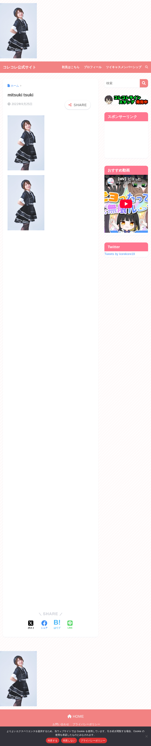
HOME (78, 716)
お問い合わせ (60, 724)
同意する (52, 740)
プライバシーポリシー (86, 724)
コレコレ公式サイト (19, 67)
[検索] (144, 67)
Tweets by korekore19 (119, 254)
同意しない (69, 740)
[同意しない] (146, 736)
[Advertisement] (51, 419)
